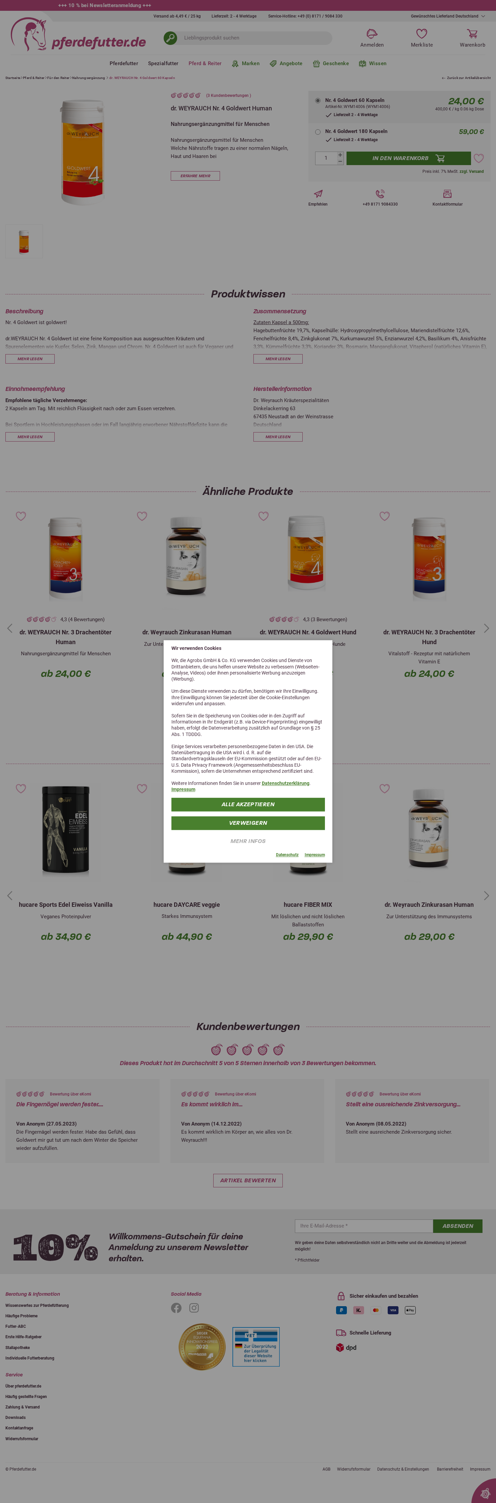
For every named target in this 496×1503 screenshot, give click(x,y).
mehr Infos (248, 841)
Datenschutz (287, 854)
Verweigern (248, 822)
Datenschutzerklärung (285, 783)
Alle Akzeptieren (248, 804)
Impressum (183, 789)
